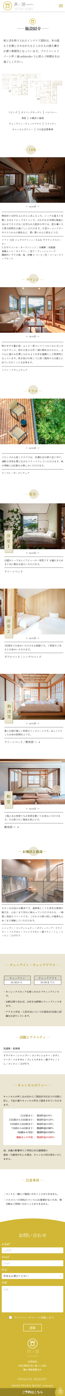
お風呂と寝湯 (37, 118)
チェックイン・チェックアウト (25, 123)
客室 (24, 118)
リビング (13, 112)
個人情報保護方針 (32, 1369)
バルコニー (51, 112)
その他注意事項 (45, 129)
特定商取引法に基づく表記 (32, 1365)
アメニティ (50, 123)
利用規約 (32, 1361)
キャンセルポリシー (22, 129)
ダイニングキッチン (31, 112)
